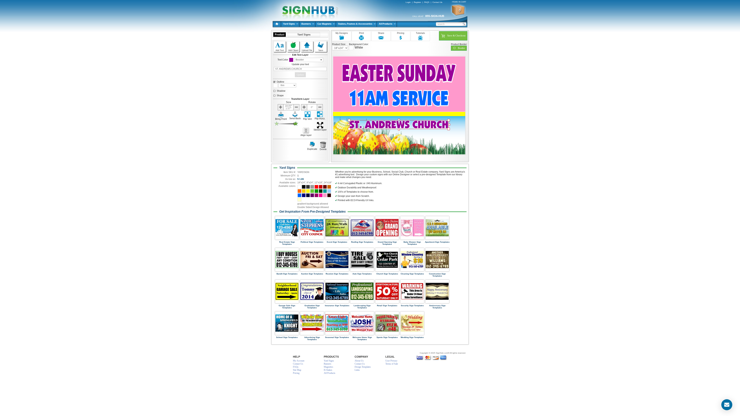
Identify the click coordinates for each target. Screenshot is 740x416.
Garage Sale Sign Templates (287, 306)
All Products (385, 24)
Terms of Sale (391, 363)
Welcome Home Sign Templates (362, 338)
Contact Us (437, 2)
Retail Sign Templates (387, 305)
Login (408, 2)
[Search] (464, 24)
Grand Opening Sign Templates (387, 243)
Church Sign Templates (387, 274)
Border (461, 48)
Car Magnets (324, 24)
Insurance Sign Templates (337, 305)
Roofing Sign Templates (362, 242)
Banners (306, 24)
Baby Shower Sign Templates (412, 243)
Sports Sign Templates (387, 337)
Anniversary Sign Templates (437, 306)
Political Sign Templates (312, 242)
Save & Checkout (456, 35)
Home (277, 23)
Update (300, 74)
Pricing (296, 373)
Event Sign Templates (337, 242)
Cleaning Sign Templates (412, 274)
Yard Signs (289, 24)
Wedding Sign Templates (412, 337)
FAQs (296, 367)
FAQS (426, 2)
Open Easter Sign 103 (308, 9)
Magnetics (328, 367)
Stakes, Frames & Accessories (355, 24)
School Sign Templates (287, 337)
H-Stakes (328, 370)
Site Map (297, 370)
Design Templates (363, 367)
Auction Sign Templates (312, 274)
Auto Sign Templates (362, 274)
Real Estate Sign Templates (287, 243)
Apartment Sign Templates (437, 242)
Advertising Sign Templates (312, 338)
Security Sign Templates (412, 305)
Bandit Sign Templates (287, 274)
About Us (359, 360)
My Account (298, 360)
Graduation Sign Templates (312, 306)
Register (417, 2)
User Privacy (391, 360)
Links (357, 370)
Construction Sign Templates (437, 275)
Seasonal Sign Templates (337, 337)
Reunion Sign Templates (337, 274)
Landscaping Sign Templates (362, 306)
